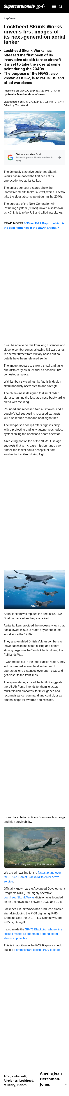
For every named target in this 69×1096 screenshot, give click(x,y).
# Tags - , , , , (19, 1080)
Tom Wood (21, 105)
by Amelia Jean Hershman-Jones (24, 94)
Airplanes (10, 18)
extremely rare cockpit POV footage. (37, 949)
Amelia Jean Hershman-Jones (51, 1079)
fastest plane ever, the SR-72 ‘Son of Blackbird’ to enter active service (32, 877)
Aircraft (20, 1076)
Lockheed (26, 1081)
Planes (21, 1085)
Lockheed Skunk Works (19, 897)
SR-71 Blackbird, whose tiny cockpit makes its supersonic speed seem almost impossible (33, 934)
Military (9, 1085)
